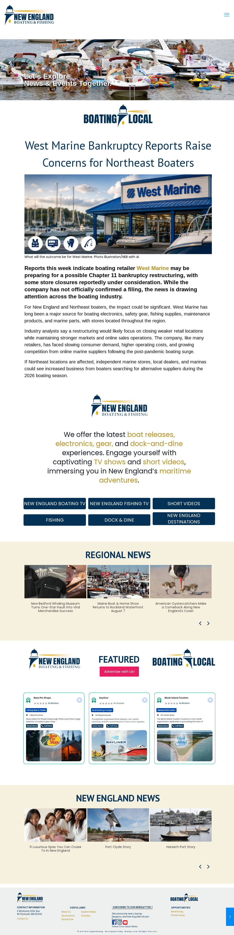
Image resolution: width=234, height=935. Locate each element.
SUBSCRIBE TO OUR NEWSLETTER (132, 907)
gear (104, 444)
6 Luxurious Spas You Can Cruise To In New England (55, 848)
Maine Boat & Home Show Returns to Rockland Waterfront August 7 (118, 607)
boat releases (150, 434)
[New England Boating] (29, 15)
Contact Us (22, 918)
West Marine (153, 268)
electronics (74, 444)
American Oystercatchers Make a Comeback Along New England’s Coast (180, 607)
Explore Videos (88, 911)
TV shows (110, 462)
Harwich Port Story (180, 847)
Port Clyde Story (118, 847)
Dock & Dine (67, 919)
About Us (66, 911)
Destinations (68, 915)
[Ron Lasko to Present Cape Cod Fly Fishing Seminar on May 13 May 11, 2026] (230, 917)
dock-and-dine (156, 444)
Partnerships (178, 915)
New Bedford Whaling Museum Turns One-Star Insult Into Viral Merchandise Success (55, 607)
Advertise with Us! (119, 671)
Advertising (177, 911)
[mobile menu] (227, 15)
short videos (163, 462)
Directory (85, 915)
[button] (200, 623)
